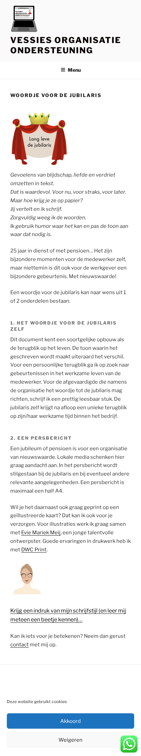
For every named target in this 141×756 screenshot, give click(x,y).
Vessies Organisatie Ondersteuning (65, 45)
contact (19, 645)
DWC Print (34, 550)
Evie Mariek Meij (41, 533)
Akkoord (70, 721)
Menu (74, 70)
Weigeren (70, 740)
